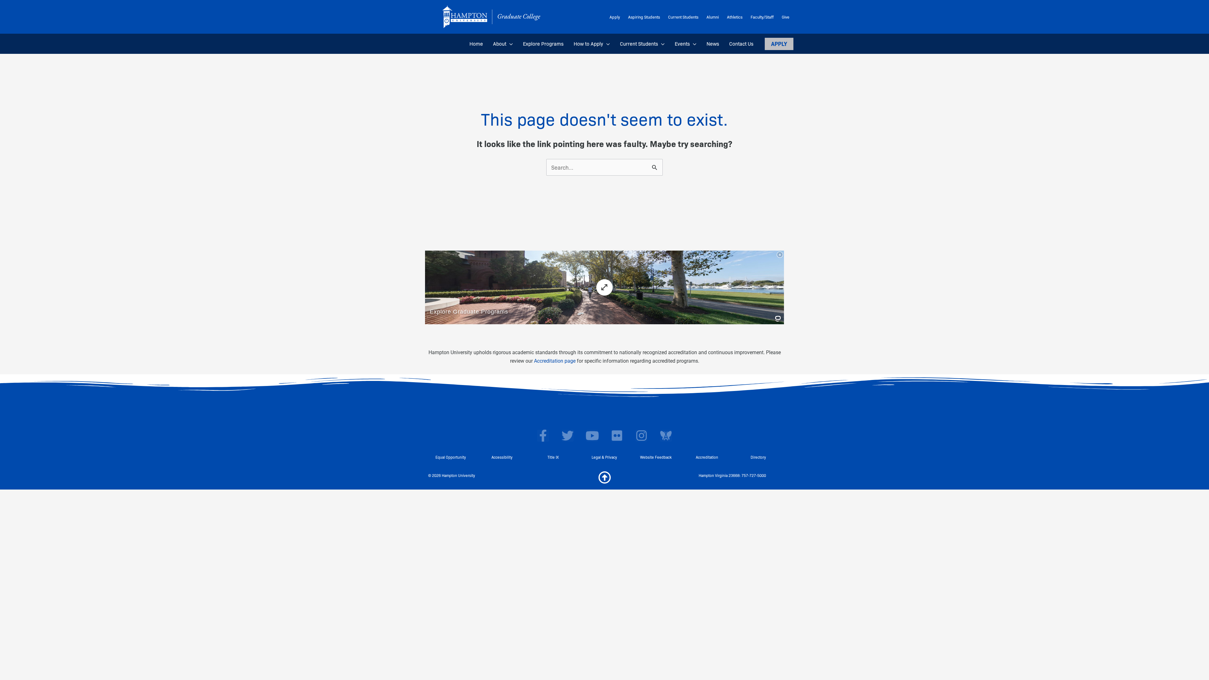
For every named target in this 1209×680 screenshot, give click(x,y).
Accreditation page (555, 361)
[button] (509, 44)
